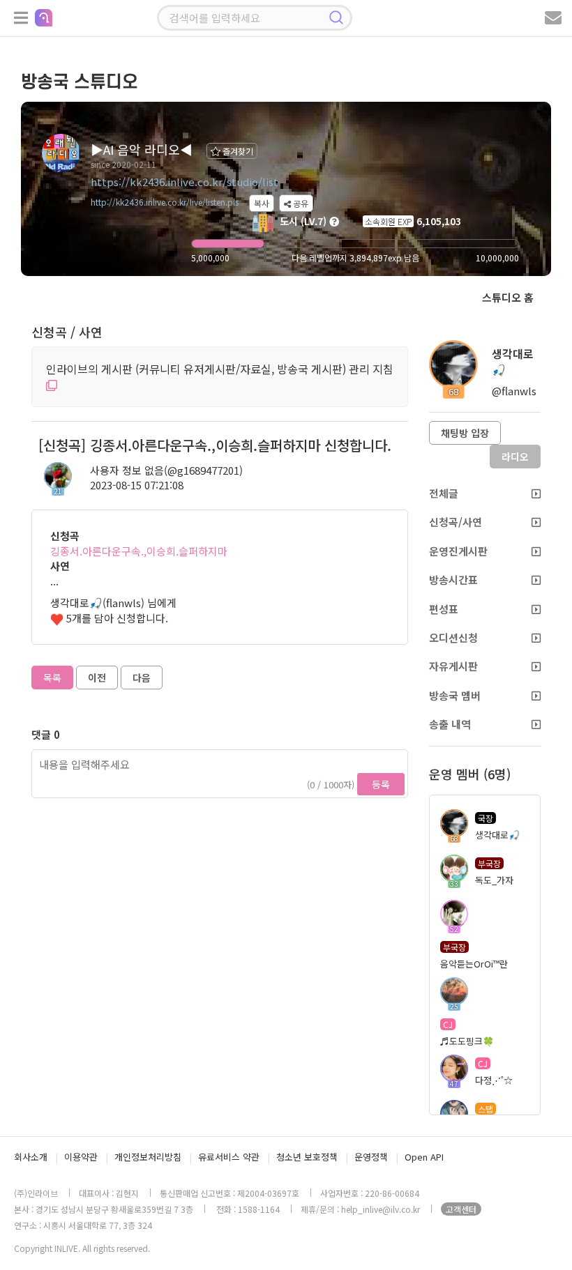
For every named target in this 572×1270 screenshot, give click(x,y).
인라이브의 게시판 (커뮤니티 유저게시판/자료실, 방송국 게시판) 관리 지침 (219, 368)
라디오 (515, 457)
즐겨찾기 (236, 151)
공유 (299, 203)
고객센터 (461, 1209)
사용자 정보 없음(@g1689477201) (166, 470)
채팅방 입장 (465, 433)
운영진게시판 (458, 551)
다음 (142, 677)
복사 (261, 203)
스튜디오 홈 (508, 297)
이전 (97, 677)
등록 (381, 784)
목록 (52, 677)
